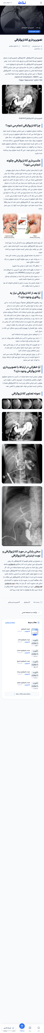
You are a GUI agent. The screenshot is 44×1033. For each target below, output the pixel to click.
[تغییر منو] (41, 3)
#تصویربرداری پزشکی (14, 602)
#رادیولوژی (27, 602)
